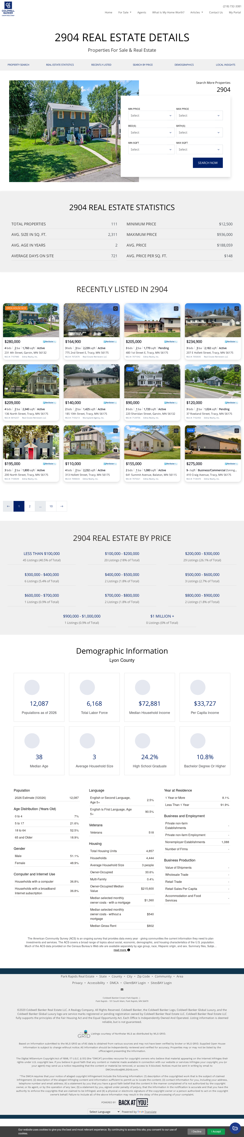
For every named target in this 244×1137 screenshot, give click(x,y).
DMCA (114, 983)
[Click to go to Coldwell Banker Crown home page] (8, 8)
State (103, 976)
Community (163, 976)
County (117, 976)
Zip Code (143, 976)
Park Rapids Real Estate (77, 976)
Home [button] (108, 12)
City (129, 976)
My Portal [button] (235, 12)
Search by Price (143, 64)
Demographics (184, 64)
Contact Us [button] (216, 12)
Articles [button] (195, 12)
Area (180, 976)
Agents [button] (141, 12)
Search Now (208, 163)
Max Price (182, 108)
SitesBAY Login (161, 983)
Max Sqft (182, 142)
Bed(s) (132, 125)
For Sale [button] (123, 12)
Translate (150, 1112)
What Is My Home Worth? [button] (168, 12)
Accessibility (96, 983)
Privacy (77, 983)
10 (51, 506)
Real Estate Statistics (60, 64)
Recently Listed (101, 64)
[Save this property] (55, 308)
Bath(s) (180, 125)
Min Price (134, 108)
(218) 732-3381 (232, 6)
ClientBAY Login (135, 983)
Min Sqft (133, 142)
